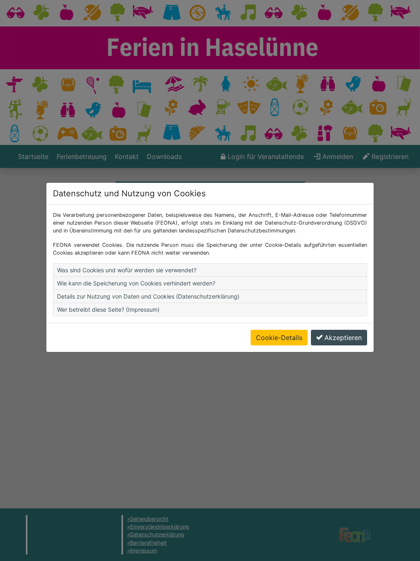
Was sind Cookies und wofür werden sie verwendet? (126, 270)
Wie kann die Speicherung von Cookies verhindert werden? (136, 283)
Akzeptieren (343, 337)
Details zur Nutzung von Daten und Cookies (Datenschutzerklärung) (148, 296)
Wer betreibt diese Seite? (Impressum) (108, 309)
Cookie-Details (279, 337)
